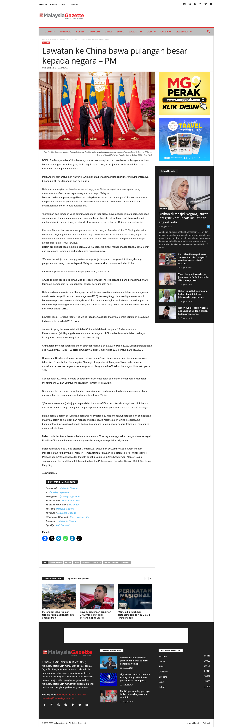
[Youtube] (211, 4)
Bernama (51, 67)
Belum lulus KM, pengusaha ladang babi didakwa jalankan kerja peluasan (193, 294)
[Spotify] (190, 4)
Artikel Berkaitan (53, 578)
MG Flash (74, 504)
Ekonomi (94, 31)
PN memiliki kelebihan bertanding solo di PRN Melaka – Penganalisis (134, 614)
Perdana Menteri (111, 562)
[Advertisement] (97, 552)
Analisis (134, 31)
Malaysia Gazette (68, 488)
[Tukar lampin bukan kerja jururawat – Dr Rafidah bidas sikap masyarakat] (167, 279)
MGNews (163, 671)
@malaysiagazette (59, 492)
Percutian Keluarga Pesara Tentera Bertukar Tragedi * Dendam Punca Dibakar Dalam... (192, 259)
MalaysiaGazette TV (73, 500)
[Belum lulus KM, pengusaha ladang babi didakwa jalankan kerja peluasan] (167, 295)
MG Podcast (63, 525)
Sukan (120, 31)
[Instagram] (184, 4)
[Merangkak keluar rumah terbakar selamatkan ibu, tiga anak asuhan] (59, 597)
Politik (80, 31)
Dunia (108, 31)
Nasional (65, 31)
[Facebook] (179, 4)
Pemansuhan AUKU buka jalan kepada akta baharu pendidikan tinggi (134, 660)
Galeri (164, 31)
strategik (125, 562)
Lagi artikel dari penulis (78, 578)
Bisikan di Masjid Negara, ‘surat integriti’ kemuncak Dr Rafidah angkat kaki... (183, 218)
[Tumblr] (200, 4)
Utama (48, 31)
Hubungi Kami (192, 723)
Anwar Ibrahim (55, 562)
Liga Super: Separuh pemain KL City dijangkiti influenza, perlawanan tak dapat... (135, 677)
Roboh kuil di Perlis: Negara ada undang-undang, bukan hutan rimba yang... (193, 310)
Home (44, 39)
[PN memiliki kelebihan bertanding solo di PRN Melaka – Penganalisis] (135, 596)
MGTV (150, 31)
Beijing (68, 562)
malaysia (97, 562)
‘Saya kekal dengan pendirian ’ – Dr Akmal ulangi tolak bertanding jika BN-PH (97, 614)
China (76, 562)
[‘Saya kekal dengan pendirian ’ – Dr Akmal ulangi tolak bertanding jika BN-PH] (97, 596)
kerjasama (86, 562)
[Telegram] (195, 4)
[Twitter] (206, 4)
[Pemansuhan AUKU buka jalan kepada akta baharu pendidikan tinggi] (108, 662)
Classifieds (182, 31)
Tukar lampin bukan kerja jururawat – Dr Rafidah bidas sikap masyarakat (193, 277)
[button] (208, 32)
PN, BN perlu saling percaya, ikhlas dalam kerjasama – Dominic (135, 694)
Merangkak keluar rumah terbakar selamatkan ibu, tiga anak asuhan (58, 614)
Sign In (74, 4)
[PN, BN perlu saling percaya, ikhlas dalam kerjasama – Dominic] (108, 696)
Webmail (206, 723)
